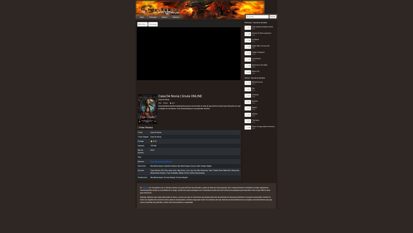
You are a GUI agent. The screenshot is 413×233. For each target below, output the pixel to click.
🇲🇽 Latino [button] (142, 24)
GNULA (145, 188)
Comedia (153, 162)
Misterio (169, 162)
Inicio (142, 17)
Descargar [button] (153, 24)
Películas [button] (152, 17)
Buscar (272, 17)
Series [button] (164, 17)
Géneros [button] (176, 17)
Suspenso (161, 162)
